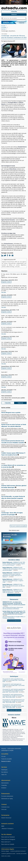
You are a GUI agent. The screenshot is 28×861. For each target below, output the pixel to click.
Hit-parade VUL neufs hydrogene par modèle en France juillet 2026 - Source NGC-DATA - (14, 685)
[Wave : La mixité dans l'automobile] (14, 723)
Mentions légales (5, 851)
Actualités (3, 27)
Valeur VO (4, 774)
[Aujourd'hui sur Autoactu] (14, 8)
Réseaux (3, 463)
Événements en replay (7, 798)
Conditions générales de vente (8, 853)
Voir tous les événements (14, 595)
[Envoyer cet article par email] (12, 255)
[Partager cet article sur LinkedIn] (2, 255)
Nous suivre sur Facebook (8, 837)
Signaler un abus (6, 282)
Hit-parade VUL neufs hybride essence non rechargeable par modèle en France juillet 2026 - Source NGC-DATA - (13, 701)
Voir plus (3, 292)
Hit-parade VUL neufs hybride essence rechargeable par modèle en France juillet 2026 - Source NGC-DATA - (13, 696)
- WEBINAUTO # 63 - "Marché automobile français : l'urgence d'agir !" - (13, 581)
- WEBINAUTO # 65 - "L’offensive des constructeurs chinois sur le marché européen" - (14, 569)
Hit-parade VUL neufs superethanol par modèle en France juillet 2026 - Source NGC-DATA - (14, 680)
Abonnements (5, 783)
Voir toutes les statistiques (14, 710)
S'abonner (14, 14)
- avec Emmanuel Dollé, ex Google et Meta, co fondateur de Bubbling (14, 614)
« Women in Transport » (7, 828)
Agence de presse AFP (10, 259)
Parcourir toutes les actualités (18, 526)
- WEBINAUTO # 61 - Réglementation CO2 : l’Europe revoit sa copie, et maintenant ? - (13, 591)
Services (3, 29)
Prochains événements (7, 796)
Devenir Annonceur (6, 818)
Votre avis (3, 809)
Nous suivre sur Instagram (8, 839)
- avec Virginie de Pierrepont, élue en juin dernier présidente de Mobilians (14, 605)
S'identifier (14, 11)
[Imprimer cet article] (10, 255)
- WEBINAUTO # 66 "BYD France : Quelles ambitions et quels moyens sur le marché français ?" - (14, 564)
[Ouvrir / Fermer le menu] (2, 18)
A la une (3, 756)
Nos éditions (4, 772)
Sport (2, 451)
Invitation (3, 788)
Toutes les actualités (6, 759)
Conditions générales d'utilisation (18, 851)
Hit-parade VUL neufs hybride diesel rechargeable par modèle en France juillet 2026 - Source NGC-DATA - (13, 706)
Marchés (3, 494)
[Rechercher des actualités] (26, 18)
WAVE (2, 826)
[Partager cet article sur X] (5, 255)
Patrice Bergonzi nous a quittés (10, 412)
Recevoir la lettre (6, 761)
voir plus (17, 266)
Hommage (3, 410)
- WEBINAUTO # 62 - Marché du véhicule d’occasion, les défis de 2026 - (14, 586)
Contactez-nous (5, 807)
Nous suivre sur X (5, 842)
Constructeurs (4, 422)
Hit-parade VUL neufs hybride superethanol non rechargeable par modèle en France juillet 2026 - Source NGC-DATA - (14, 691)
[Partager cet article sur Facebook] (7, 255)
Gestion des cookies (5, 856)
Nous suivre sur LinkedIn (7, 844)
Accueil (3, 26)
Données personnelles (21, 853)
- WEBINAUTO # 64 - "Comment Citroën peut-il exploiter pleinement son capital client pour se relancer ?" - (13, 575)
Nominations (4, 439)
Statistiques (4, 769)
